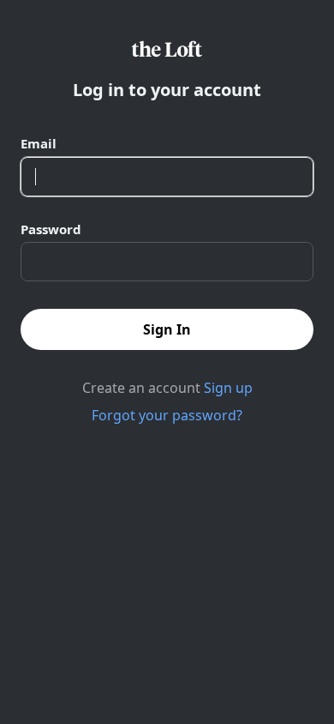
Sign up (228, 387)
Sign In (167, 329)
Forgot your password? (167, 415)
